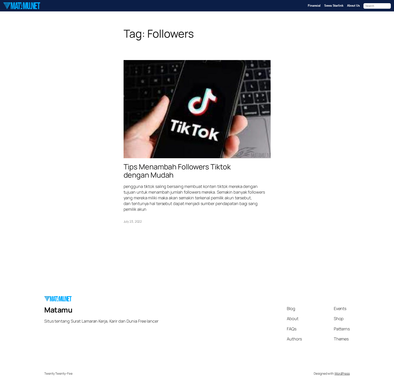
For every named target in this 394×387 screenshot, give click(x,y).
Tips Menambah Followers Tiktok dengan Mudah (177, 171)
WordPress (342, 373)
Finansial (314, 5)
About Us (353, 5)
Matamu (58, 310)
